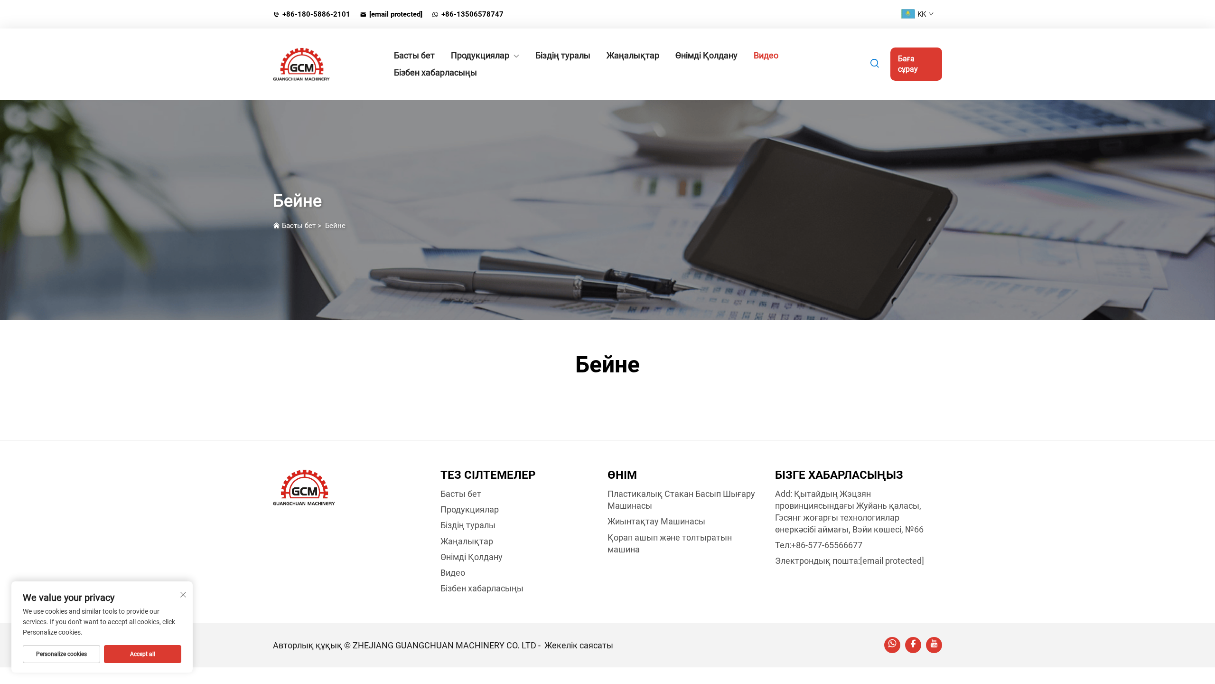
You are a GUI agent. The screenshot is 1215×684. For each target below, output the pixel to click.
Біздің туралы (562, 55)
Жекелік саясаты (578, 645)
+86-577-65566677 (826, 545)
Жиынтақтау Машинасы (656, 521)
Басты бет (414, 55)
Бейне (335, 225)
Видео (766, 55)
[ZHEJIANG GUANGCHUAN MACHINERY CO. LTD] (323, 64)
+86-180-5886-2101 (316, 14)
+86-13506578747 (472, 14)
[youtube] (934, 645)
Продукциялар (480, 55)
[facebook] (913, 645)
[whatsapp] (892, 645)
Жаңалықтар (633, 55)
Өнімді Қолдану (706, 55)
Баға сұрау (908, 64)
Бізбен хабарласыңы (435, 72)
